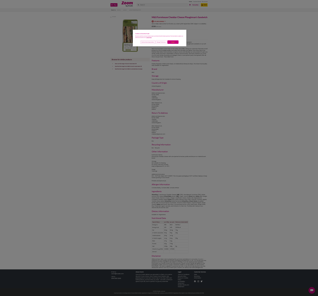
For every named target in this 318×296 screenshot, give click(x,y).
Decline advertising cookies (148, 42)
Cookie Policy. (149, 37)
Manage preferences (161, 42)
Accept (172, 42)
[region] (159, 38)
